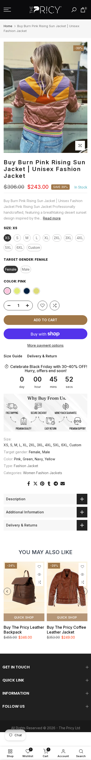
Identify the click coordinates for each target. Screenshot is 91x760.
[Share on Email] (62, 483)
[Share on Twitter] (35, 483)
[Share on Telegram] (56, 483)
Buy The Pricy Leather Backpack (24, 630)
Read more (52, 218)
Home (8, 26)
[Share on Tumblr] (49, 483)
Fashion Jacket (26, 466)
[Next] (80, 97)
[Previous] (11, 97)
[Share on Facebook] (28, 483)
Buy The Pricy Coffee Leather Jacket (66, 630)
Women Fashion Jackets (42, 473)
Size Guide (13, 356)
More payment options (45, 345)
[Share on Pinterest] (42, 483)
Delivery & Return (42, 356)
